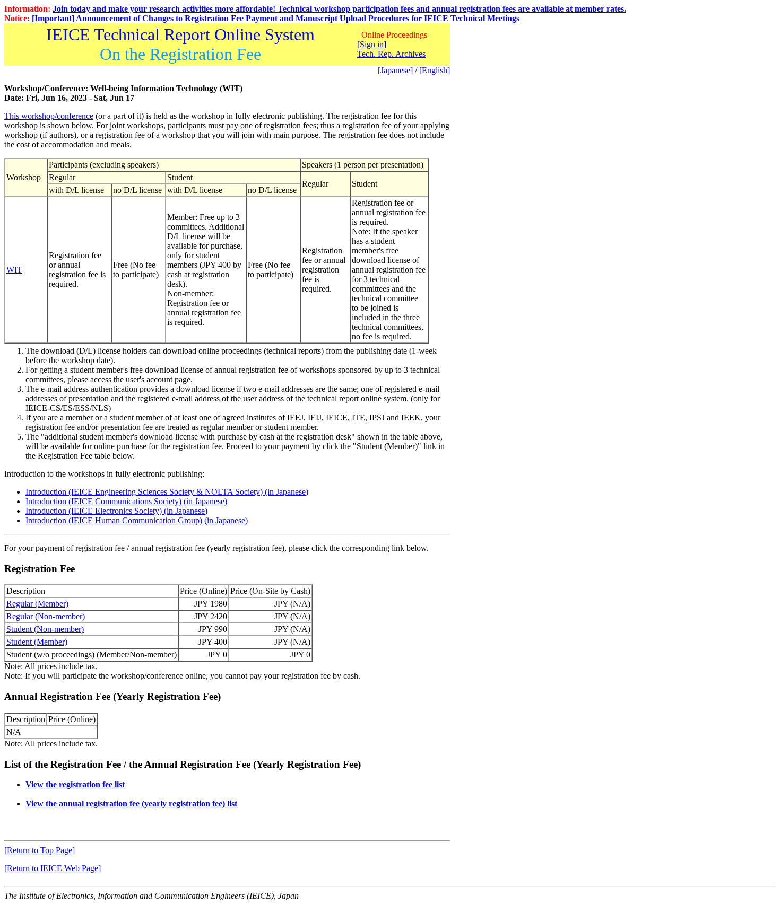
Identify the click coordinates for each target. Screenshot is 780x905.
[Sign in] (371, 44)
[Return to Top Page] (39, 850)
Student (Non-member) (45, 629)
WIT (14, 269)
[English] (434, 70)
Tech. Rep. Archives (391, 53)
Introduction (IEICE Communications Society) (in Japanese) (126, 501)
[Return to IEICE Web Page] (52, 868)
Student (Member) (36, 641)
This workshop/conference (48, 115)
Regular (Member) (37, 603)
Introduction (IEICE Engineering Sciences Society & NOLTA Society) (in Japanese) (166, 491)
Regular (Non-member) (45, 616)
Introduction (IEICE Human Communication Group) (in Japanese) (136, 520)
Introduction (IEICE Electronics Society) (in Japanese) (116, 510)
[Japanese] (395, 70)
